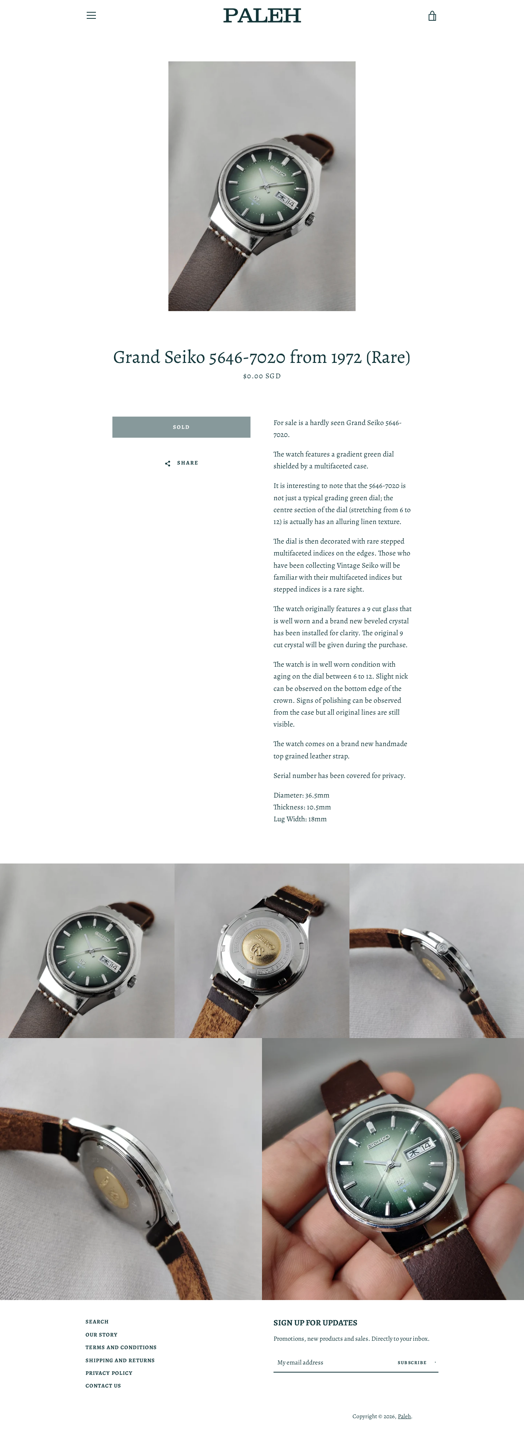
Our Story (102, 1334)
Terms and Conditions (121, 1347)
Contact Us (103, 1385)
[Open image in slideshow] (262, 186)
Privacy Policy (109, 1373)
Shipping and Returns (120, 1360)
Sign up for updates (316, 1322)
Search (97, 1321)
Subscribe (413, 1363)
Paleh (404, 1416)
